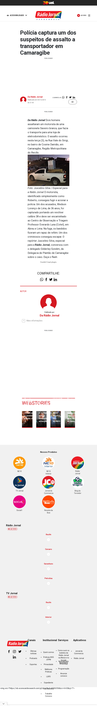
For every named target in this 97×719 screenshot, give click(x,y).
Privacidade (48, 664)
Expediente (48, 683)
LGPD (48, 677)
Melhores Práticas (48, 670)
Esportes (33, 664)
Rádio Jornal (79, 658)
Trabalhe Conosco (48, 695)
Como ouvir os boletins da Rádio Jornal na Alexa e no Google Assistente (63, 656)
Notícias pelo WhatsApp (64, 662)
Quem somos (48, 652)
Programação (63, 669)
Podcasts (33, 658)
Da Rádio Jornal (35, 97)
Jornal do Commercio (78, 652)
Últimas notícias (33, 652)
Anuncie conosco (63, 674)
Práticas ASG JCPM (48, 658)
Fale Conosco (48, 689)
